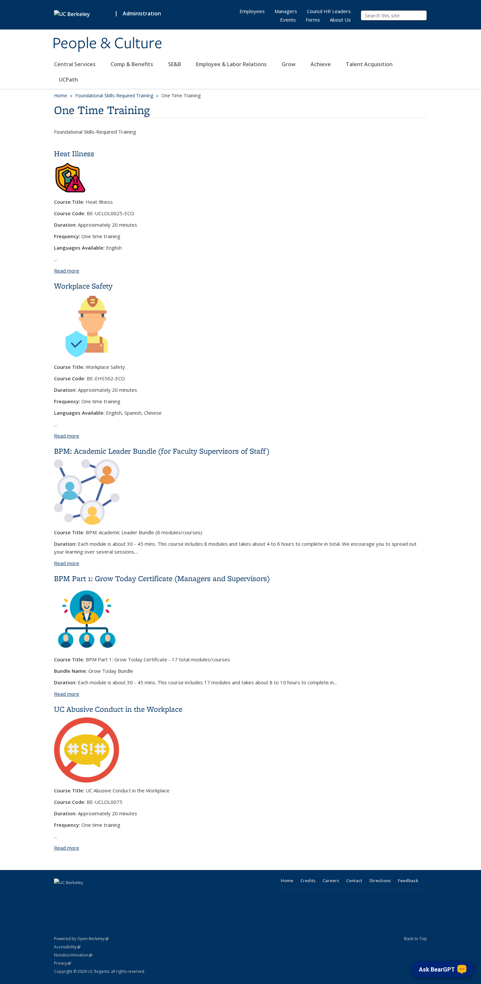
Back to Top (415, 938)
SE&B (175, 64)
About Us (340, 19)
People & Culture (107, 43)
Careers (331, 880)
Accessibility (67, 947)
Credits (307, 880)
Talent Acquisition (370, 64)
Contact (354, 880)
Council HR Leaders (329, 11)
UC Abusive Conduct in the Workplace (118, 709)
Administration (142, 13)
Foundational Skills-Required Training (114, 95)
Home (60, 95)
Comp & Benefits (132, 64)
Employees (252, 11)
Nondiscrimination (73, 955)
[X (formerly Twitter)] (72, 893)
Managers (286, 11)
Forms (313, 19)
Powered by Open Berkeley (81, 938)
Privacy (62, 963)
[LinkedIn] (85, 893)
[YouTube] (98, 893)
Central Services (75, 64)
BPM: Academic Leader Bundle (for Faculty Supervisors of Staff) (162, 451)
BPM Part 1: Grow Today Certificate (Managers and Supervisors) (162, 578)
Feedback (408, 880)
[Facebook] (59, 893)
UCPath (68, 79)
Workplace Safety (83, 286)
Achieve (321, 64)
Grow (289, 64)
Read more (66, 270)
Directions (380, 880)
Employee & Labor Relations (232, 64)
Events (288, 19)
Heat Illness (74, 153)
